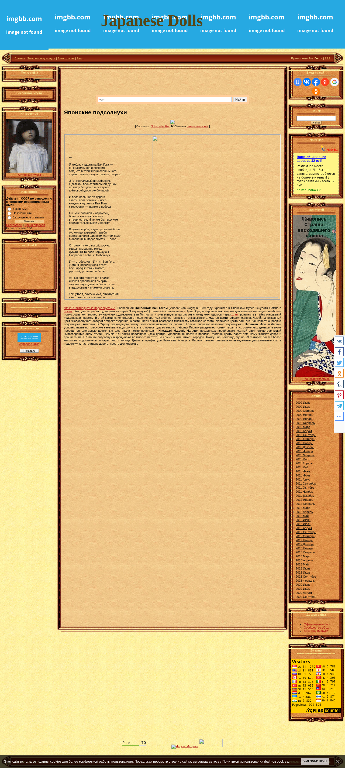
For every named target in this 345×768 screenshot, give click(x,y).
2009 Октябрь (305, 410)
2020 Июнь (303, 584)
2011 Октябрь (305, 487)
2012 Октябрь (305, 536)
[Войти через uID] (298, 82)
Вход (80, 58)
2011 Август (304, 479)
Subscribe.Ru (160, 126)
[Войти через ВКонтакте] (307, 82)
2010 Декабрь (305, 447)
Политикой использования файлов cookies (255, 761)
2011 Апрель (304, 463)
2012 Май (302, 515)
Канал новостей (197, 126)
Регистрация (66, 58)
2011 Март (303, 459)
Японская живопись (316, 378)
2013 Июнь (303, 568)
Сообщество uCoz (316, 627)
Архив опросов (35, 225)
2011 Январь (304, 451)
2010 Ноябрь (304, 443)
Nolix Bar (333, 149)
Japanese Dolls (29, 343)
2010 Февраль (305, 422)
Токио (68, 311)
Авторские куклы (29, 174)
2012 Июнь (303, 520)
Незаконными (22, 213)
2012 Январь (304, 499)
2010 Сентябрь (306, 435)
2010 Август (304, 431)
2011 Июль (303, 475)
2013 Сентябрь (306, 576)
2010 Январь (304, 418)
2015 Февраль (305, 580)
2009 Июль (303, 406)
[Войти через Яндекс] (325, 82)
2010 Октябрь (305, 439)
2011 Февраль (305, 455)
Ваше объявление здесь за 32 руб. (311, 159)
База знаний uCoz (316, 630)
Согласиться (315, 760)
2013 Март (303, 556)
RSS (327, 58)
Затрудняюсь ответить (28, 217)
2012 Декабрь (305, 544)
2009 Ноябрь (304, 414)
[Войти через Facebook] (316, 82)
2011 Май (302, 467)
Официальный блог (317, 624)
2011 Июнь (303, 471)
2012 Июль (303, 524)
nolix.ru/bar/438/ (308, 190)
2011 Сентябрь (306, 483)
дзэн (235, 314)
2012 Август (304, 528)
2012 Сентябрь (306, 532)
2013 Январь (304, 548)
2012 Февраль (305, 503)
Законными (20, 208)
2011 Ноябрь (304, 491)
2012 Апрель (304, 511)
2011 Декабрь (305, 495)
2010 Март (303, 426)
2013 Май (302, 564)
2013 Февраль (305, 552)
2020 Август (304, 592)
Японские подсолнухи (41, 58)
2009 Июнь (303, 402)
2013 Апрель (304, 560)
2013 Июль (303, 572)
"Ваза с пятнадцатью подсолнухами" (89, 308)
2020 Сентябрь (306, 596)
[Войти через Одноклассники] (316, 91)
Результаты (14, 225)
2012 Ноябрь (304, 540)
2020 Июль (303, 588)
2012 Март (303, 507)
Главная (20, 58)
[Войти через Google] (334, 82)
